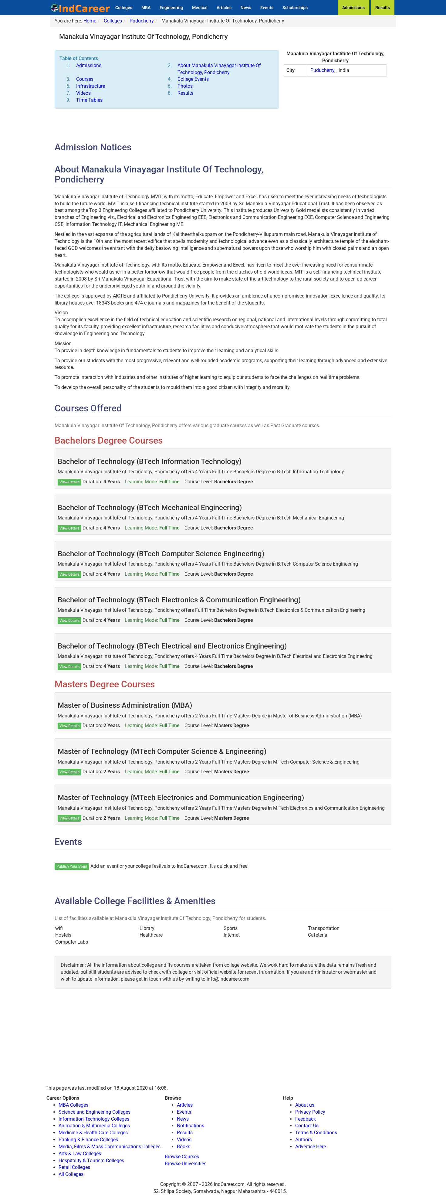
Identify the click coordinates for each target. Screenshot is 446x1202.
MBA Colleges (73, 1105)
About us (304, 1105)
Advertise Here (310, 1146)
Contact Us (307, 1126)
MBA (145, 7)
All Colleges (71, 1174)
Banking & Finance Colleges (88, 1139)
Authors (303, 1139)
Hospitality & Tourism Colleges (91, 1160)
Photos (185, 86)
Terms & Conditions (316, 1133)
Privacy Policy (310, 1112)
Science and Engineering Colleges (94, 1112)
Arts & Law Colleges (80, 1153)
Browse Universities (185, 1163)
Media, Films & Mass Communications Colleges (109, 1146)
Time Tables (89, 100)
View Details (69, 482)
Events (266, 7)
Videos (83, 93)
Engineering (171, 7)
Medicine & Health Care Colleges (93, 1133)
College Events (193, 79)
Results (382, 7)
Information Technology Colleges (94, 1119)
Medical (200, 7)
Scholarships (295, 7)
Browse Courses (182, 1156)
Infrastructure (90, 86)
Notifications (190, 1126)
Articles (224, 7)
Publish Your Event (71, 866)
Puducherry (142, 21)
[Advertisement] (335, 125)
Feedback (305, 1119)
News (246, 7)
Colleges (123, 7)
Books (183, 1146)
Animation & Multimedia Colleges (94, 1126)
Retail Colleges (74, 1167)
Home (89, 21)
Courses (84, 79)
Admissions (353, 7)
